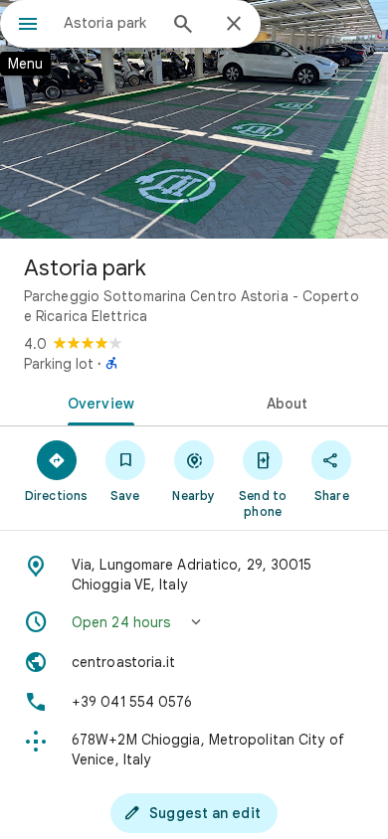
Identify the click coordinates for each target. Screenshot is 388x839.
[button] (194, 622)
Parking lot (59, 364)
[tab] (97, 401)
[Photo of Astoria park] (194, 119)
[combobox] (109, 23)
